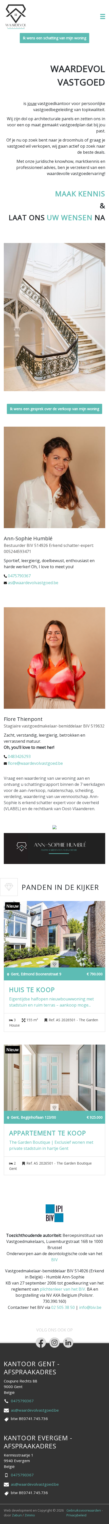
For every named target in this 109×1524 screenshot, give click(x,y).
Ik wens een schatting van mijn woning (54, 38)
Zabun (17, 1515)
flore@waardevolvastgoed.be (35, 763)
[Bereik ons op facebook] (41, 1343)
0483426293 (19, 756)
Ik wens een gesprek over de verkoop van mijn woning (54, 408)
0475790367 (19, 576)
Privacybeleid (76, 1515)
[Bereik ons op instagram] (54, 1343)
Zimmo (30, 1515)
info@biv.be (90, 1307)
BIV (54, 1259)
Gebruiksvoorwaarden (84, 1510)
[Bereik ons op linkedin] (68, 1343)
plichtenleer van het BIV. (63, 1289)
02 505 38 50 (63, 1307)
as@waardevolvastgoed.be (33, 582)
